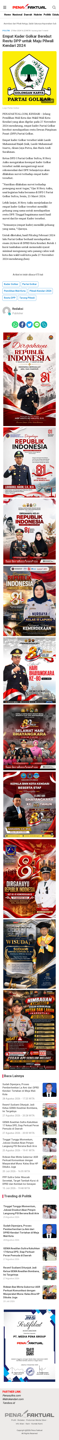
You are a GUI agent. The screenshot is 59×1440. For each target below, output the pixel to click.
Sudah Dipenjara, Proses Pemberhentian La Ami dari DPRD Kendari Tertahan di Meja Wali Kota (21, 1231)
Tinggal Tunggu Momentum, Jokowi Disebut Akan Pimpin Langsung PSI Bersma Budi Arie (21, 1210)
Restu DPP (9, 298)
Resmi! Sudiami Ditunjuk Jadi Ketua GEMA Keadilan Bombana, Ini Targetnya (21, 1271)
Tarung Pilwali (27, 298)
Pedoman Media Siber (36, 1420)
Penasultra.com (11, 1396)
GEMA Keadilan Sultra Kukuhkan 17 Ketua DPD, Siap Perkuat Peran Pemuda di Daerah (21, 1252)
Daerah (28, 14)
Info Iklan (20, 1424)
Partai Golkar (29, 284)
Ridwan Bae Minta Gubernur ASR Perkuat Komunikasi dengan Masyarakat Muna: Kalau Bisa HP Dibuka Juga (21, 1292)
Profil (13, 1420)
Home (7, 14)
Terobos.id (8, 1403)
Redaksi (17, 309)
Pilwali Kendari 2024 (40, 291)
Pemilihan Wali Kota (15, 291)
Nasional (17, 14)
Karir (28, 1424)
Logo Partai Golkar (10, 108)
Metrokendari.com (12, 1399)
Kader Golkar (11, 284)
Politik (47, 14)
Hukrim (38, 14)
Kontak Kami (37, 1424)
